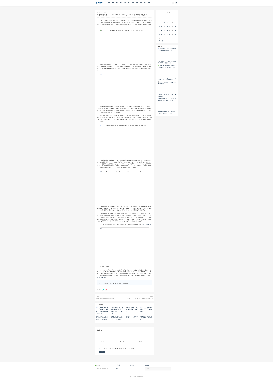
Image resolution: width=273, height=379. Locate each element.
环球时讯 (100, 283)
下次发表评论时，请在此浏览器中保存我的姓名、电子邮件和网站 (118, 348)
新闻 (117, 2)
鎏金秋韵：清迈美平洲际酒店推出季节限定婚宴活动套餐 (146, 318)
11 (161, 26)
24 (159, 34)
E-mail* (122, 341)
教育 (149, 2)
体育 (137, 2)
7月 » (162, 41)
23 (175, 30)
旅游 (133, 2)
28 (169, 34)
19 (164, 30)
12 (164, 26)
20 (167, 30)
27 (167, 34)
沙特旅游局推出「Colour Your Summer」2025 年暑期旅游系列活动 (115, 283)
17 (159, 30)
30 (175, 34)
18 (161, 30)
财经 (121, 2)
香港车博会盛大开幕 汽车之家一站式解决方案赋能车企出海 (140, 298)
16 (175, 26)
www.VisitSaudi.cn (146, 224)
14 (169, 26)
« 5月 (159, 41)
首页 (109, 2)
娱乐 (145, 2)
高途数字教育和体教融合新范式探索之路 (105, 298)
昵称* (102, 341)
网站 (140, 341)
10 (159, 26)
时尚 (129, 2)
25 (161, 34)
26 (164, 34)
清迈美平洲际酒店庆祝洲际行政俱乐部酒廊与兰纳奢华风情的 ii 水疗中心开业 (117, 318)
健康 (141, 2)
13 (167, 26)
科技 (125, 2)
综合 (113, 2)
